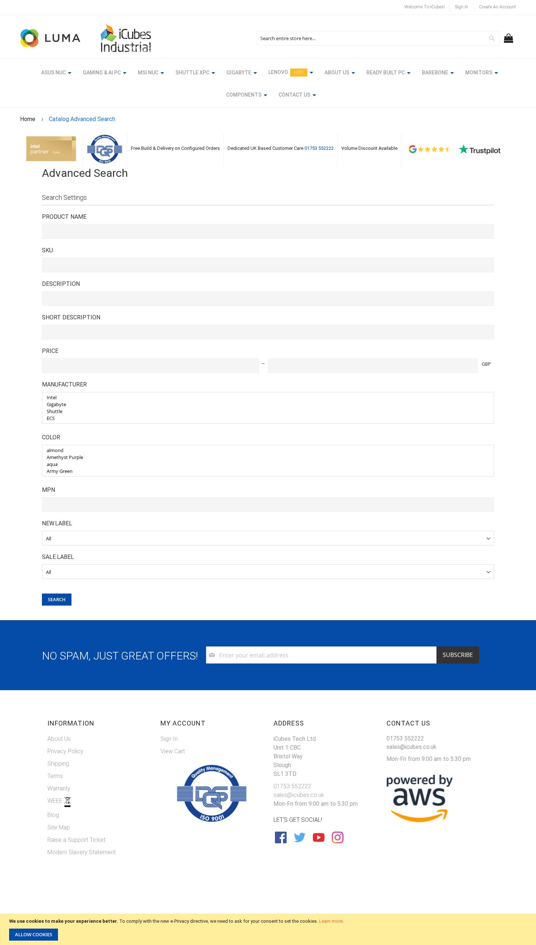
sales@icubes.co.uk (298, 795)
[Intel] (265, 397)
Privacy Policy (65, 751)
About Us (59, 738)
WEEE (55, 800)
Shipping (58, 763)
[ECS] (265, 418)
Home (28, 119)
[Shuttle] (265, 411)
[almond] (265, 450)
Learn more (331, 921)
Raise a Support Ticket (76, 839)
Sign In (461, 6)
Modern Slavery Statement (81, 852)
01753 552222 (319, 148)
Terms (55, 776)
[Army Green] (265, 471)
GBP (486, 364)
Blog (53, 815)
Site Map (58, 827)
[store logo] (51, 38)
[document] (269, 929)
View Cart (172, 751)
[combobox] (378, 38)
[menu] (268, 84)
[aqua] (265, 464)
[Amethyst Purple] (265, 457)
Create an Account (497, 6)
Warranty (58, 788)
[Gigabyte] (265, 404)
